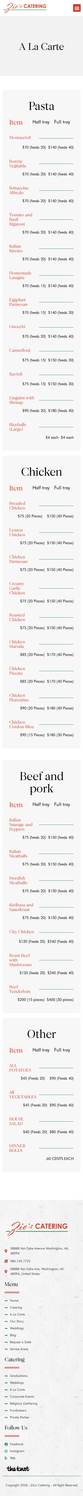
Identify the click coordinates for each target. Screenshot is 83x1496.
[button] (77, 8)
